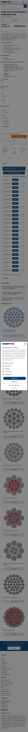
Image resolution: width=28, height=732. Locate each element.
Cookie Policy (14, 388)
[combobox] (25, 344)
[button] (14, 385)
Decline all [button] (14, 382)
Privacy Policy (10, 360)
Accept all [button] (14, 378)
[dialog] (14, 366)
